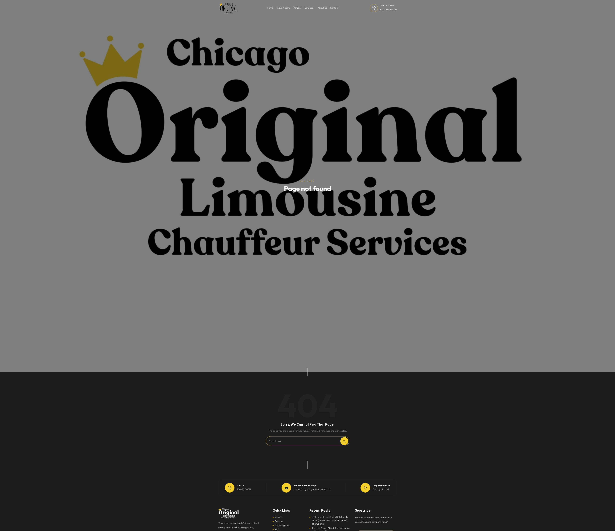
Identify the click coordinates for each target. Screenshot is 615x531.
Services (309, 7)
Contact (334, 7)
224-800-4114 (388, 9)
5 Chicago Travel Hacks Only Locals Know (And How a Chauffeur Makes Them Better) (330, 520)
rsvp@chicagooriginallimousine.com (312, 489)
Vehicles (297, 7)
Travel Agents (283, 7)
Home (270, 7)
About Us (322, 7)
